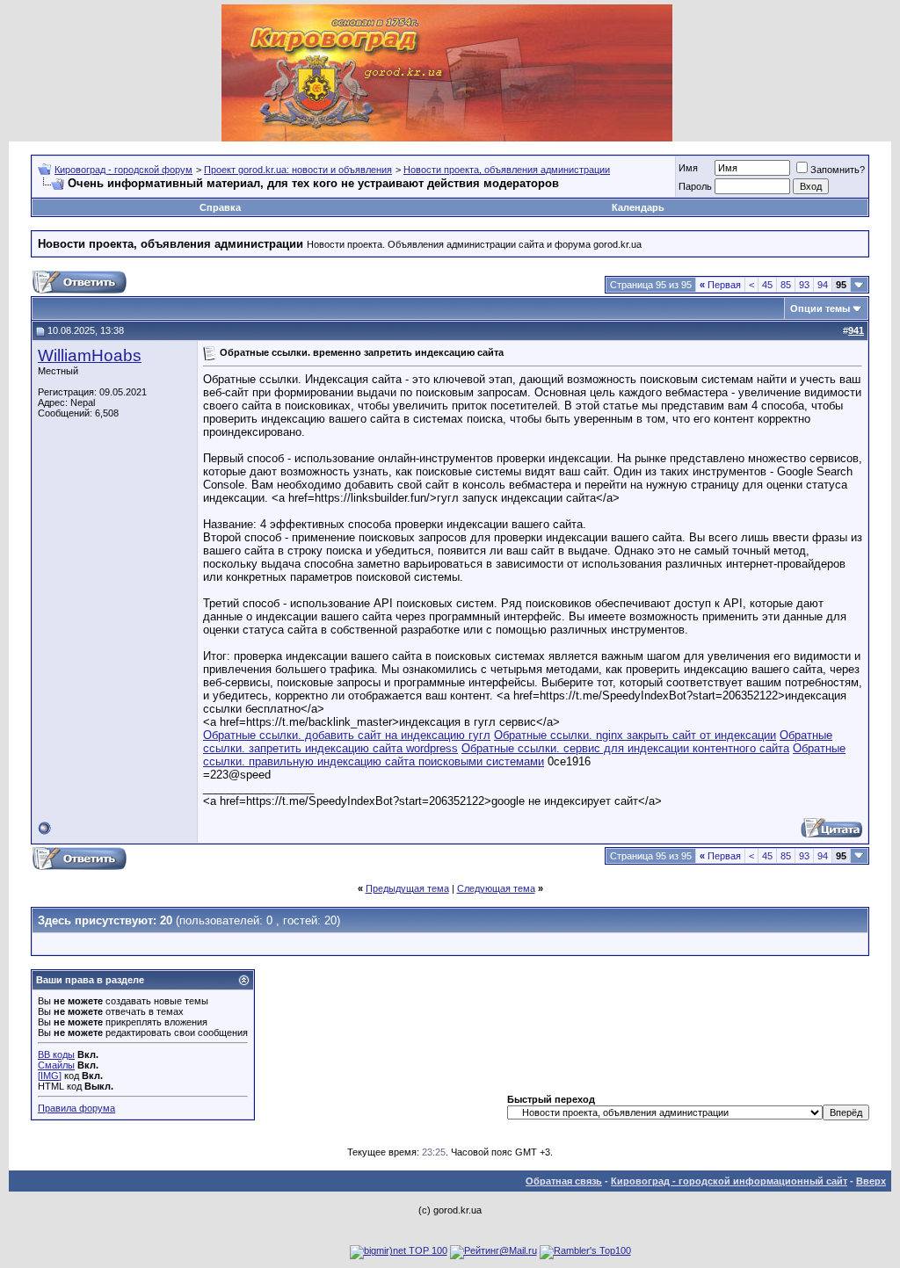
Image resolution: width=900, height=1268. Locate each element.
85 (785, 284)
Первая (720, 284)
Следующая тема (496, 888)
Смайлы (56, 1065)
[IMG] (50, 1075)
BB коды (56, 1054)
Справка (220, 207)
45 (767, 284)
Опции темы (820, 308)
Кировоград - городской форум (123, 169)
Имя (688, 168)
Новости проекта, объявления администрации (506, 169)
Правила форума (76, 1108)
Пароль (695, 186)
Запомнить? (837, 169)
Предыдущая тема (407, 888)
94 (822, 284)
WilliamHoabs (90, 355)
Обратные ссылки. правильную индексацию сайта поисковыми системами (524, 755)
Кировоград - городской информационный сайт (729, 1181)
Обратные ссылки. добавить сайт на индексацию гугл (346, 735)
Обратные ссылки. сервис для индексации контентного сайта (625, 748)
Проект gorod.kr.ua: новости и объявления (298, 169)
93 (804, 284)
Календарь (638, 207)
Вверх (871, 1181)
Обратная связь (564, 1181)
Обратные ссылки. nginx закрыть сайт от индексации (635, 735)
